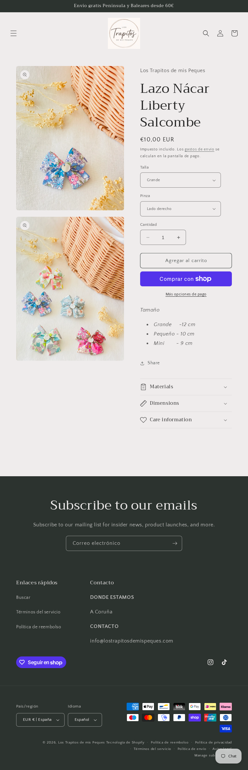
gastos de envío (199, 149)
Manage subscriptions (213, 755)
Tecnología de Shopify (125, 742)
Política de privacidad (213, 742)
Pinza (145, 195)
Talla (144, 167)
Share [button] (154, 363)
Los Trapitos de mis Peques (81, 742)
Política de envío (192, 749)
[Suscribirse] (175, 543)
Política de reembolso (38, 627)
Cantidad (148, 224)
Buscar (23, 597)
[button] (13, 33)
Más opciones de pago (186, 294)
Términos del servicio (38, 612)
